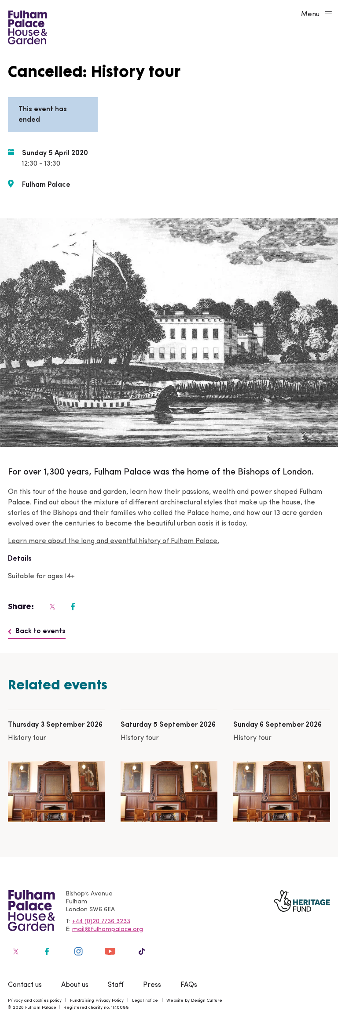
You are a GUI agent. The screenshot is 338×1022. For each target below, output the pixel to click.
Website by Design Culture (194, 1000)
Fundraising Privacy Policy (97, 1000)
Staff (116, 985)
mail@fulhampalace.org (107, 929)
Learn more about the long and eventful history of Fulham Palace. (113, 541)
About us (74, 985)
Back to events (40, 631)
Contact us (25, 985)
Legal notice (145, 1000)
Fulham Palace (46, 184)
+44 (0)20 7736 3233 (101, 921)
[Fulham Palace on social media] (51, 606)
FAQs (188, 985)
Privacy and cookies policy (35, 1000)
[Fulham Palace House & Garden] (26, 26)
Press (152, 985)
